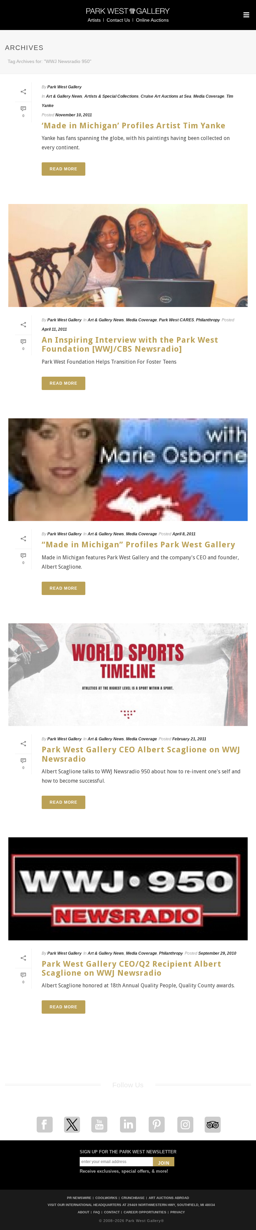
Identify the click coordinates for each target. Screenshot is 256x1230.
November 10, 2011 (73, 115)
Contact (112, 1212)
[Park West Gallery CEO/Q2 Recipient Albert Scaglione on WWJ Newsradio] (128, 888)
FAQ (96, 1212)
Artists (94, 20)
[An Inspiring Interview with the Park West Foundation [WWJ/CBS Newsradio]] (128, 255)
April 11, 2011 (54, 329)
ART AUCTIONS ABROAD (169, 1198)
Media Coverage (208, 96)
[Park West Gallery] (128, 14)
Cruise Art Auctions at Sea (166, 96)
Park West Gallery (64, 87)
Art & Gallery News (64, 96)
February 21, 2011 (189, 739)
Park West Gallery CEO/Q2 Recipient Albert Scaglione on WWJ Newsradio (131, 968)
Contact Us (118, 20)
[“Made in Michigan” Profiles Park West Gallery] (128, 469)
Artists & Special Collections (111, 96)
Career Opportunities (145, 1212)
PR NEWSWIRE (79, 1198)
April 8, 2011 (184, 534)
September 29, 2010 (217, 953)
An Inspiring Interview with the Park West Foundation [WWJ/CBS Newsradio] (130, 344)
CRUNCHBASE (133, 1198)
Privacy (177, 1212)
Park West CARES (176, 320)
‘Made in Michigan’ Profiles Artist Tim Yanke (134, 125)
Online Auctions (152, 20)
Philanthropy (208, 320)
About (83, 1212)
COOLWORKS (106, 1198)
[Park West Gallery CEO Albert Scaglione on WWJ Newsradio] (128, 674)
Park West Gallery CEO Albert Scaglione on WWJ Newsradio (141, 754)
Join (163, 1163)
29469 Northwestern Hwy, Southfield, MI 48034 (171, 1205)
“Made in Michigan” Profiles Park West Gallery (138, 544)
